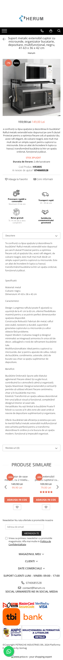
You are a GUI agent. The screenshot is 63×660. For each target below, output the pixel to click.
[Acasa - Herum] (31, 19)
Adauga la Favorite (18, 179)
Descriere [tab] (10, 235)
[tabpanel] (31, 87)
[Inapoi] (2, 39)
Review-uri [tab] (12, 447)
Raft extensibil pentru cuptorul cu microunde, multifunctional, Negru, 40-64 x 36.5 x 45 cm (46, 478)
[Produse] (5, 31)
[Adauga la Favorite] (17, 507)
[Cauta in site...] (59, 30)
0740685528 (33, 583)
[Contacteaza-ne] (42, 30)
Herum (31, 53)
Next (57, 91)
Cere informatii (44, 179)
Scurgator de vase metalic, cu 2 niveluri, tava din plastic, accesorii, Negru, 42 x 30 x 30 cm (17, 478)
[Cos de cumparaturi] (51, 30)
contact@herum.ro (33, 588)
